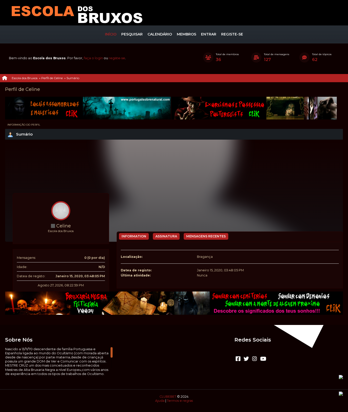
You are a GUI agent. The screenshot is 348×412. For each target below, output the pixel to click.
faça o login (93, 58)
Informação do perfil (23, 124)
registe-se (117, 58)
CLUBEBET (167, 396)
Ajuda (160, 401)
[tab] (134, 236)
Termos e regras (180, 401)
